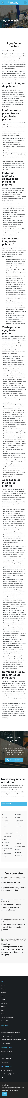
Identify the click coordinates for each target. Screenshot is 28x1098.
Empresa (3, 992)
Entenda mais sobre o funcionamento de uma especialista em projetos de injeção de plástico (13, 886)
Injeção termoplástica (7, 1036)
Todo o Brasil (6, 804)
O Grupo (3, 989)
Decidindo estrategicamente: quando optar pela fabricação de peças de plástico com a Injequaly (13, 949)
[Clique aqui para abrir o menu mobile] (25, 2)
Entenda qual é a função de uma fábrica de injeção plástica (13, 927)
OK (5, 1093)
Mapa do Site (4, 1021)
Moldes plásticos (6, 1029)
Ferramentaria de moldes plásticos (10, 1032)
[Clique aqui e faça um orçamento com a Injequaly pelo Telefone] (2, 2)
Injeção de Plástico (10, 20)
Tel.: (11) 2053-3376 (6, 1070)
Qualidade (4, 1003)
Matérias (3, 1006)
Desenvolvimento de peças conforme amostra (13, 1039)
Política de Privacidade (13, 1090)
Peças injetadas (5, 1043)
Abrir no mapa (5, 1062)
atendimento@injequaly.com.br (9, 1074)
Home (2, 985)
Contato (3, 1014)
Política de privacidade (7, 1017)
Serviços (3, 996)
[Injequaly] (13, 3)
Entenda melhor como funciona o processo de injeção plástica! (11, 907)
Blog (2, 1010)
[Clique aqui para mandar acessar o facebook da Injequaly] (2, 1077)
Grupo (3, 999)
